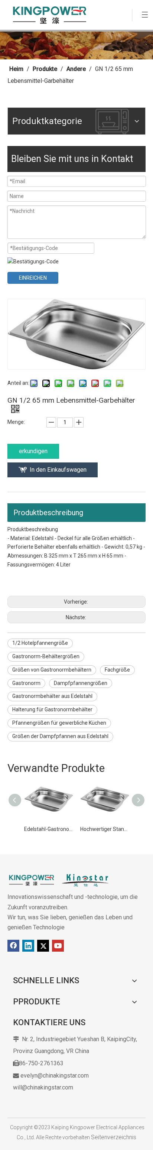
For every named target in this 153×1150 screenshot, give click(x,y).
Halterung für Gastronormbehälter (52, 709)
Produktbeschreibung (48, 512)
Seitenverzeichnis (113, 1137)
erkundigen (33, 451)
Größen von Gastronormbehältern (51, 670)
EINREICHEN (33, 278)
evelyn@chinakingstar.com (54, 1075)
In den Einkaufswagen (58, 469)
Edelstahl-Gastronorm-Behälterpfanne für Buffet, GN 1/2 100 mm (48, 829)
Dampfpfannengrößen (80, 683)
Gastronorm (26, 683)
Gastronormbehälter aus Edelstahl (52, 696)
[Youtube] (58, 946)
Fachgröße (117, 670)
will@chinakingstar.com (43, 1087)
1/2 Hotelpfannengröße (40, 643)
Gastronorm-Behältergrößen (45, 656)
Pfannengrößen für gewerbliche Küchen (59, 723)
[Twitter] (43, 946)
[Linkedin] (28, 946)
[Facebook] (13, 946)
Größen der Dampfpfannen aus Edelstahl (60, 736)
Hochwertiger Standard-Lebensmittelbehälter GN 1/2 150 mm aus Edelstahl (104, 829)
